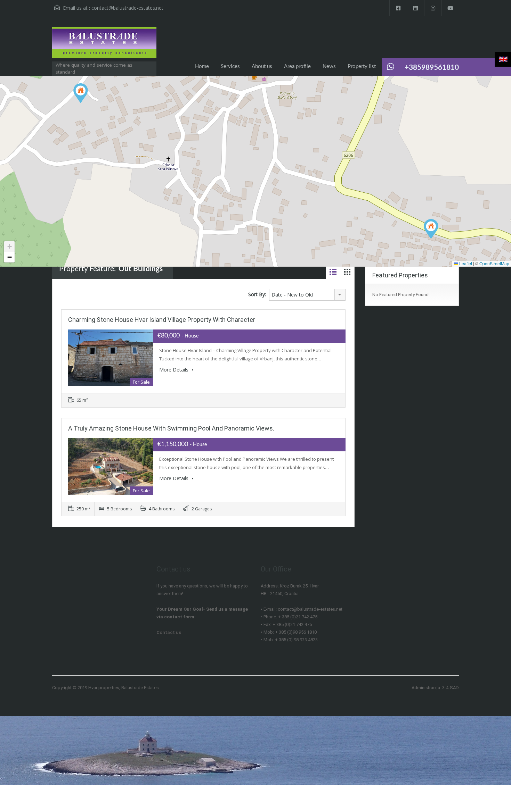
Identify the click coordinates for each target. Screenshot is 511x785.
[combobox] (307, 295)
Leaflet (465, 263)
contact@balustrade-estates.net (127, 8)
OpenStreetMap (494, 263)
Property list (362, 66)
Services (230, 66)
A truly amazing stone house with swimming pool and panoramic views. (171, 428)
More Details (174, 369)
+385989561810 (432, 67)
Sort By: (257, 294)
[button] (80, 93)
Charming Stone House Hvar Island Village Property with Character (161, 319)
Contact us (168, 632)
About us (262, 66)
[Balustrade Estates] (104, 46)
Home (202, 66)
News (329, 66)
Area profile (297, 66)
